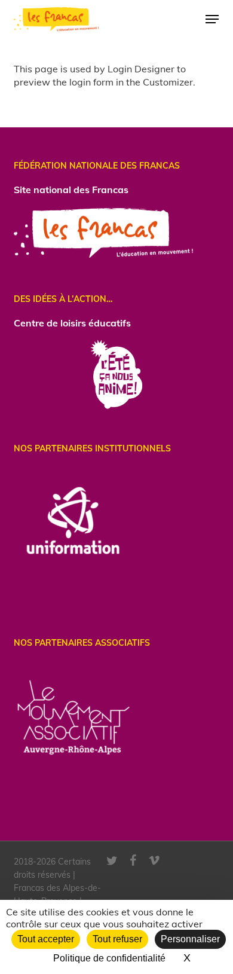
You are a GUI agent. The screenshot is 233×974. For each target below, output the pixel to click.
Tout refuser (117, 939)
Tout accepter (45, 939)
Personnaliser (190, 939)
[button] (212, 19)
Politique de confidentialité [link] (109, 958)
